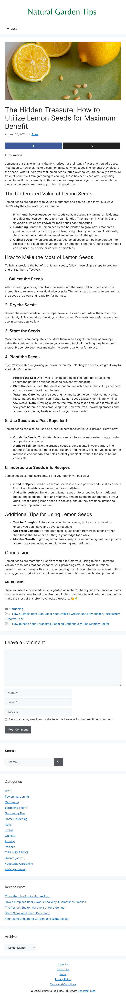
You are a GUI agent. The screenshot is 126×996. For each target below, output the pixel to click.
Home (63, 974)
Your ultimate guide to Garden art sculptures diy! (37, 918)
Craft (8, 791)
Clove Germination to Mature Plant (27, 896)
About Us (63, 964)
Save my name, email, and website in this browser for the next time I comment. (61, 719)
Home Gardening (16, 819)
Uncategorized (14, 858)
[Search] (58, 762)
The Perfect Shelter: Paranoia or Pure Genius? (35, 907)
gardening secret (16, 807)
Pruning (10, 841)
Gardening (16, 609)
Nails (8, 824)
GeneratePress (86, 990)
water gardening (16, 869)
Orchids (10, 835)
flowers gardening (17, 796)
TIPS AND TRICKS (17, 852)
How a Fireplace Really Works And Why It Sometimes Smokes (45, 902)
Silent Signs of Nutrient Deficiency (27, 913)
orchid (9, 830)
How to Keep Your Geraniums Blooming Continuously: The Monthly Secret (60, 623)
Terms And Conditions (63, 984)
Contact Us (63, 969)
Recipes (10, 847)
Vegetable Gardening (19, 863)
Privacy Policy (63, 979)
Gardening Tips (15, 813)
